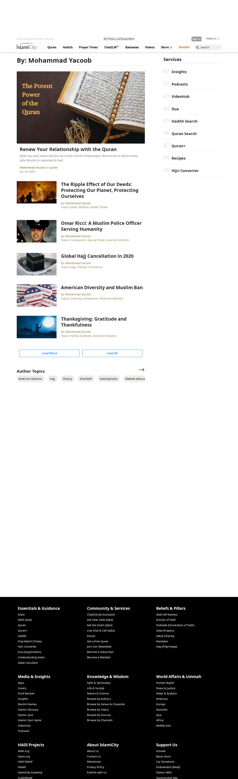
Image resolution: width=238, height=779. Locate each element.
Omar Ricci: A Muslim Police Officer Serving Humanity (101, 226)
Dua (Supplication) (29, 652)
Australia (161, 709)
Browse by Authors (99, 699)
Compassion (78, 240)
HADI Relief (25, 761)
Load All (112, 353)
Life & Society (95, 688)
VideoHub (180, 96)
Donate (160, 751)
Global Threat (98, 207)
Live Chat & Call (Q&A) (101, 630)
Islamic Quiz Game (29, 720)
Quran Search (184, 133)
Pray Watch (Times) (30, 641)
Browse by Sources (99, 715)
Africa (159, 720)
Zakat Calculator (28, 662)
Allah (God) (25, 619)
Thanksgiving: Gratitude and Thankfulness (94, 322)
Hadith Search (184, 121)
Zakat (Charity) (165, 636)
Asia (158, 715)
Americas (162, 699)
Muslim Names (27, 704)
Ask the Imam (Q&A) (99, 625)
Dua (175, 108)
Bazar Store (163, 756)
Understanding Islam (31, 657)
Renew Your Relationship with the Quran (68, 149)
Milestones (94, 761)
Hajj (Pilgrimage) (166, 646)
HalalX (22, 767)
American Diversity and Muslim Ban (102, 287)
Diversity (75, 298)
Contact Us (94, 756)
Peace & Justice (165, 688)
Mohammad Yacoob (33, 167)
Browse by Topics (98, 709)
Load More (49, 353)
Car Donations (165, 761)
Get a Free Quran (97, 641)
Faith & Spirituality (98, 683)
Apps (21, 683)
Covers (22, 688)
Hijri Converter (185, 170)
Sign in (196, 39)
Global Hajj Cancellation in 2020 (97, 256)
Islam (21, 614)
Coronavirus (95, 267)
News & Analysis (166, 693)
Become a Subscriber (100, 652)
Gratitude (86, 336)
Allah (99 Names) (166, 614)
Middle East (163, 725)
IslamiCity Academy (30, 772)
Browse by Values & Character (106, 704)
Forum (91, 636)
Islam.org (24, 756)
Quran (54, 167)
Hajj (72, 267)
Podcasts (180, 84)
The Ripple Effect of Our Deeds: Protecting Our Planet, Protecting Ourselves (100, 190)
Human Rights (165, 683)
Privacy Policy (95, 767)
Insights (179, 71)
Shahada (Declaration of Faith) (175, 625)
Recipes (179, 158)
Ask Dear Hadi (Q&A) (100, 619)
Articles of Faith (166, 619)
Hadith (22, 636)
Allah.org (23, 751)
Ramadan (162, 641)
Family (74, 336)
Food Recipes (26, 693)
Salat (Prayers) (165, 630)
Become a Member (99, 657)
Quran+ (178, 145)
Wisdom (84, 207)
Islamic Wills (164, 772)
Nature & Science (98, 693)
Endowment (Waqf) (168, 767)
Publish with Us (97, 772)
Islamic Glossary (28, 709)
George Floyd (96, 240)
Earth (73, 207)
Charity (81, 267)
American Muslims (117, 240)
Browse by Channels (99, 720)
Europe (160, 704)
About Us (93, 751)
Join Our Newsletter (99, 646)
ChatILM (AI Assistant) (101, 614)
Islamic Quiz (25, 715)
